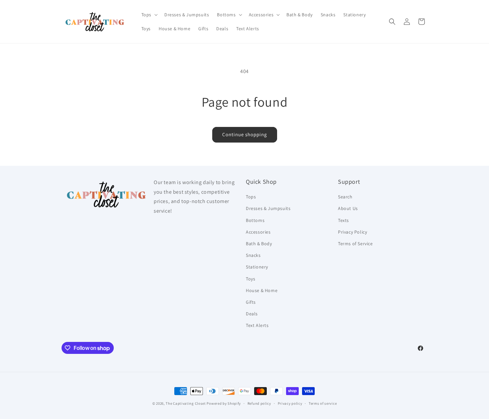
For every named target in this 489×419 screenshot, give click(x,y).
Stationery (257, 267)
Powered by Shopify (224, 403)
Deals (252, 314)
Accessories (258, 232)
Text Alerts (257, 325)
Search (345, 197)
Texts (343, 220)
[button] (148, 15)
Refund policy (259, 403)
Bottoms (255, 220)
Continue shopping (244, 134)
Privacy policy (290, 403)
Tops (251, 197)
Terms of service (323, 403)
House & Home (261, 290)
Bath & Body (259, 244)
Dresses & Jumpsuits (268, 208)
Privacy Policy (352, 232)
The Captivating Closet (186, 403)
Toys (250, 279)
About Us (348, 208)
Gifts (251, 302)
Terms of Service (355, 244)
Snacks (253, 255)
